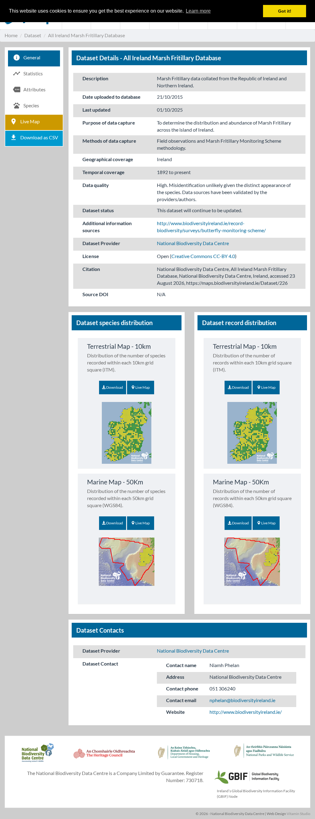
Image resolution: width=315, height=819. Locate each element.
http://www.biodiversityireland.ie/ (245, 712)
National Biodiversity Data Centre (193, 243)
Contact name (181, 665)
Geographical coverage (107, 159)
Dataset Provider (101, 243)
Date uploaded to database (111, 97)
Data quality (95, 185)
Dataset (32, 35)
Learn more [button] (198, 11)
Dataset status (98, 210)
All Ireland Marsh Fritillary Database (86, 35)
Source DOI (95, 294)
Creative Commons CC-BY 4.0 (203, 256)
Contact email (181, 700)
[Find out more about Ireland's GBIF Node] (246, 776)
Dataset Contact (100, 663)
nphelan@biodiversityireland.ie (242, 700)
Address (175, 677)
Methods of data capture (109, 141)
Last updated (96, 110)
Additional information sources (107, 226)
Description (95, 78)
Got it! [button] (284, 11)
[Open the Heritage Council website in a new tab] (104, 756)
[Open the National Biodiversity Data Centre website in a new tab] (37, 756)
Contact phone (182, 688)
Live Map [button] (142, 387)
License (90, 256)
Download (114, 387)
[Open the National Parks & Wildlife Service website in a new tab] (264, 756)
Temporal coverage (103, 172)
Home (11, 35)
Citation (91, 269)
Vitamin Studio (298, 813)
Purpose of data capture (108, 122)
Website (175, 712)
